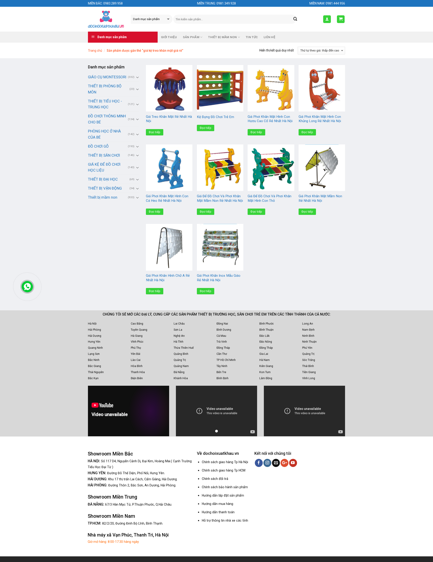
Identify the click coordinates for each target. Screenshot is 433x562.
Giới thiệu (169, 37)
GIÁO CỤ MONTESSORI (107, 77)
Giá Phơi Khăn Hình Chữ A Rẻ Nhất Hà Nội (168, 278)
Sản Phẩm (191, 37)
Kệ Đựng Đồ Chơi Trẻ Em (215, 117)
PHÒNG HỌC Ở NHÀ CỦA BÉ (104, 134)
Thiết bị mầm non (102, 197)
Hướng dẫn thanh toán (218, 512)
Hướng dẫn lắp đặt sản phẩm (223, 495)
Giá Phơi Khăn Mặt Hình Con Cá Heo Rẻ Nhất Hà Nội (167, 198)
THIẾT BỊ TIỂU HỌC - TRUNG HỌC (105, 104)
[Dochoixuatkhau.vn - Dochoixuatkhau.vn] (106, 19)
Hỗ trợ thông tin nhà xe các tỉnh (225, 520)
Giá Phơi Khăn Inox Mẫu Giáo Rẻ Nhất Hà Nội (218, 278)
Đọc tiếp (154, 132)
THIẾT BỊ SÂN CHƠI (104, 155)
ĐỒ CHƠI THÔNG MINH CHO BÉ (107, 119)
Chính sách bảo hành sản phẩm (225, 487)
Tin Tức (252, 37)
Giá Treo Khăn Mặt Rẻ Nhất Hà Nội (169, 119)
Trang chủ (95, 50)
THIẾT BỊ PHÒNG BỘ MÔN (105, 89)
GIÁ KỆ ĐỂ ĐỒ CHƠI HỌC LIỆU (104, 167)
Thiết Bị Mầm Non (222, 37)
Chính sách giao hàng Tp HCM (223, 470)
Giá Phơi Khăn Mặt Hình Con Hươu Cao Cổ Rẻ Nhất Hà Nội (270, 119)
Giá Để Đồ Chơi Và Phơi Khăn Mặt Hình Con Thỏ (269, 198)
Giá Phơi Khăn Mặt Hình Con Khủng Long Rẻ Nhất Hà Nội (320, 119)
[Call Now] (27, 286)
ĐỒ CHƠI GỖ (98, 146)
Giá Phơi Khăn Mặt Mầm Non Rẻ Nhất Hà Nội (320, 198)
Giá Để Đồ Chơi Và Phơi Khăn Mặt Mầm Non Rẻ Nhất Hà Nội (220, 198)
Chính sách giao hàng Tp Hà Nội (225, 462)
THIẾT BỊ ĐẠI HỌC (103, 179)
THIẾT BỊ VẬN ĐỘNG (105, 188)
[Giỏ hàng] (341, 19)
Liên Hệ (269, 37)
